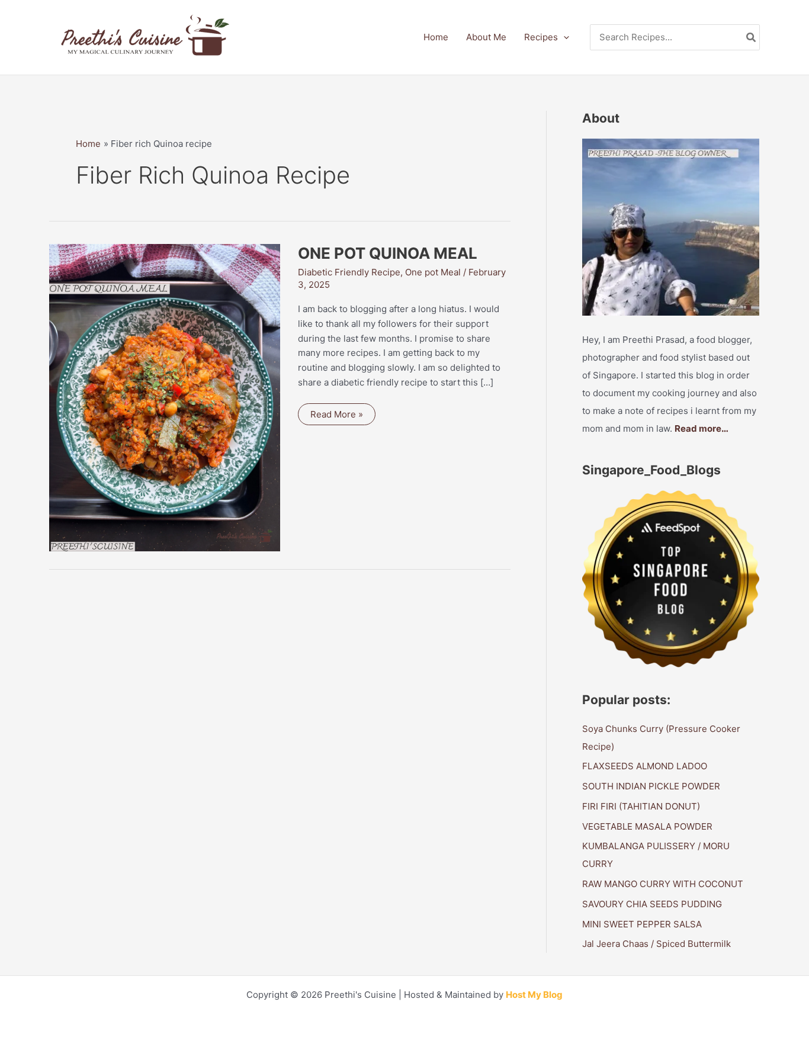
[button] (563, 37)
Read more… (701, 428)
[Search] (751, 37)
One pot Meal (433, 272)
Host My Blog (534, 994)
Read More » (336, 416)
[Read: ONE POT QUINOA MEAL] (164, 396)
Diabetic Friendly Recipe (349, 272)
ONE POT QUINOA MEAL (387, 253)
